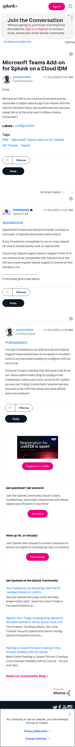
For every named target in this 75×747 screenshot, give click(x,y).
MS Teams (10, 145)
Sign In (57, 6)
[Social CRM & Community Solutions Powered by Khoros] (62, 692)
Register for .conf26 (37, 466)
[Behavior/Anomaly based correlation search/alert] (64, 192)
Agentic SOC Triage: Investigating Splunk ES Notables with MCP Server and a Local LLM (34, 620)
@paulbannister (12, 222)
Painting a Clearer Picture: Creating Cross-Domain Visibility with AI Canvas (33, 650)
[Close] (69, 714)
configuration (25, 125)
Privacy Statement (35, 731)
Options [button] (69, 42)
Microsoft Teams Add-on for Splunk (38, 140)
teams (25, 145)
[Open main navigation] (70, 6)
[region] (37, 728)
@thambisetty (17, 342)
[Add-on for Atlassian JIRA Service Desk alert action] (71, 192)
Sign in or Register (37, 29)
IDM (5, 140)
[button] (70, 54)
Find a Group (37, 556)
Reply (13, 171)
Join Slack (38, 513)
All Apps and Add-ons (17, 41)
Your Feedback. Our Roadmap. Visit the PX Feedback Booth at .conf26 (33, 590)
